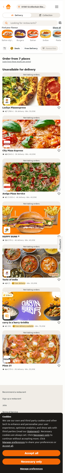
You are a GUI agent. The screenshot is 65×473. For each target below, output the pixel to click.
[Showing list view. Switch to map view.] (60, 23)
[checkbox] (7, 36)
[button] (6, 6)
